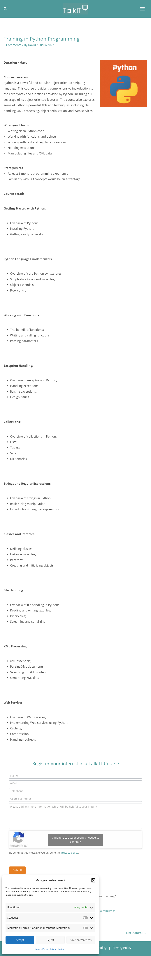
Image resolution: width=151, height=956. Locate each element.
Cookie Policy (41, 948)
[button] (93, 880)
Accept (20, 940)
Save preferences (81, 940)
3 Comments (12, 45)
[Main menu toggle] (142, 9)
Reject (50, 940)
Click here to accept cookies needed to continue (75, 840)
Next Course (136, 932)
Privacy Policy (57, 948)
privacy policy (69, 852)
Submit (17, 870)
